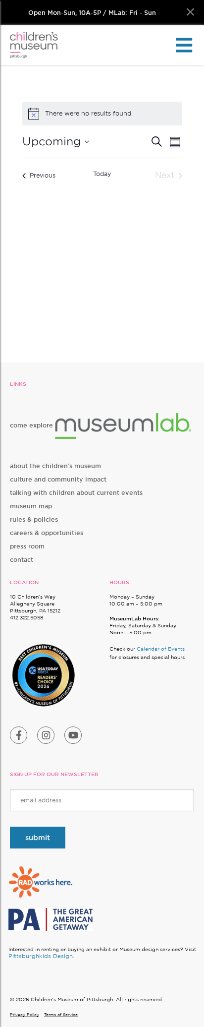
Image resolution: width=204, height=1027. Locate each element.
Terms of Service (61, 1014)
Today (102, 174)
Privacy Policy (24, 1014)
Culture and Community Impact (58, 479)
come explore (32, 425)
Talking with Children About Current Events (76, 492)
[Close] (190, 12)
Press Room (27, 546)
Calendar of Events (161, 649)
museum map (31, 506)
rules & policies (34, 519)
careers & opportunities (46, 533)
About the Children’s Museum (55, 466)
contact (21, 559)
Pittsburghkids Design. (41, 956)
